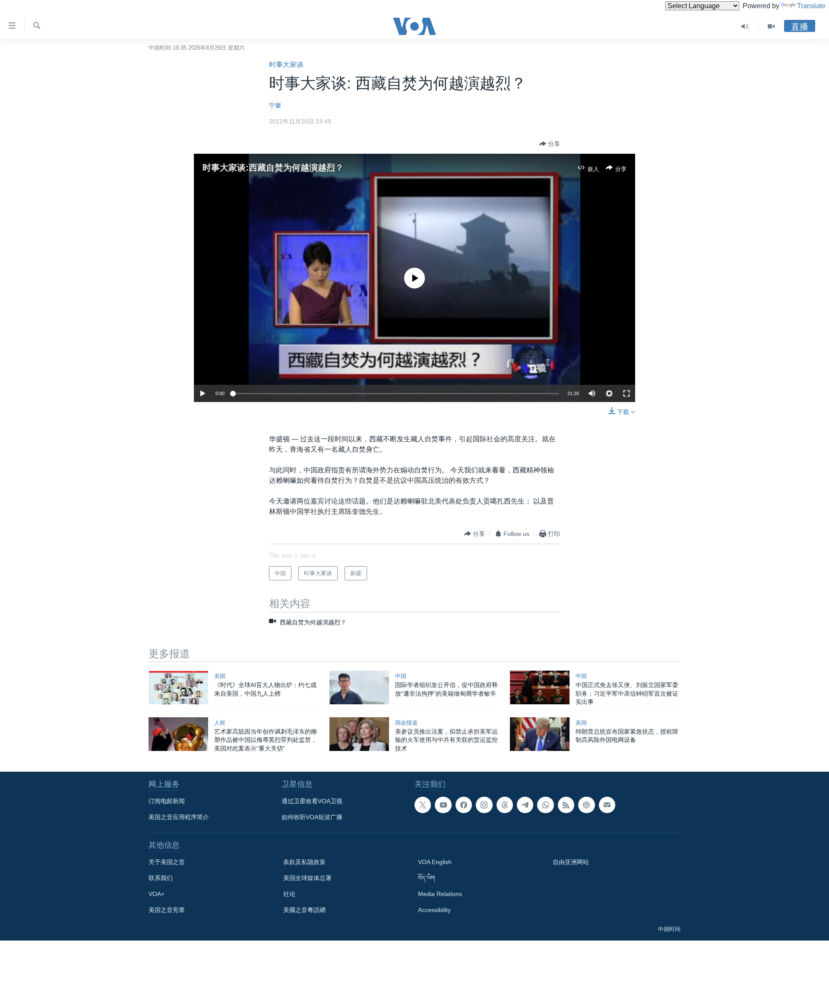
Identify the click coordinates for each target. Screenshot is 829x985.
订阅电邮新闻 (167, 801)
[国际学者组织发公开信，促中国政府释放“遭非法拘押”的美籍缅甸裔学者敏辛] (359, 687)
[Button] (549, 144)
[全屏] (626, 393)
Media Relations (440, 893)
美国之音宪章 (167, 909)
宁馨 (275, 105)
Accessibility (434, 909)
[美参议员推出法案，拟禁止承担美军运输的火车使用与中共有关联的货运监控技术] (359, 734)
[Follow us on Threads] (505, 805)
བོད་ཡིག (426, 877)
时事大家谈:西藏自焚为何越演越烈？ (273, 167)
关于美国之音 (167, 861)
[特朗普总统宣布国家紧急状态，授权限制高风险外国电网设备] (540, 734)
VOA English (435, 861)
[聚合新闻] (566, 805)
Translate (811, 6)
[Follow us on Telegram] (525, 805)
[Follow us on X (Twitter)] (422, 805)
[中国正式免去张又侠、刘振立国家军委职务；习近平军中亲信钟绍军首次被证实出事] (540, 687)
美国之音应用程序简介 (179, 817)
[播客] (586, 805)
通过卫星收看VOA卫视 (312, 801)
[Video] (771, 26)
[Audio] (745, 26)
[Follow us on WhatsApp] (545, 805)
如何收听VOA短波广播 (312, 817)
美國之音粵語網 (304, 909)
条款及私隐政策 (304, 861)
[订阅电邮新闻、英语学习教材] (607, 805)
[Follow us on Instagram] (484, 805)
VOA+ (157, 893)
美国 (219, 676)
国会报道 (406, 722)
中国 (400, 676)
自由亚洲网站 (571, 861)
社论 (289, 893)
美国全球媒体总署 (307, 877)
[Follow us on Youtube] (443, 805)
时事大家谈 (286, 64)
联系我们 (161, 877)
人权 (219, 722)
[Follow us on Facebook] (464, 805)
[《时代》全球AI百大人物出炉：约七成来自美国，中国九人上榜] (178, 687)
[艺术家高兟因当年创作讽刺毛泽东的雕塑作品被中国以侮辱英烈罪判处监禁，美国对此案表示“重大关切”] (178, 734)
